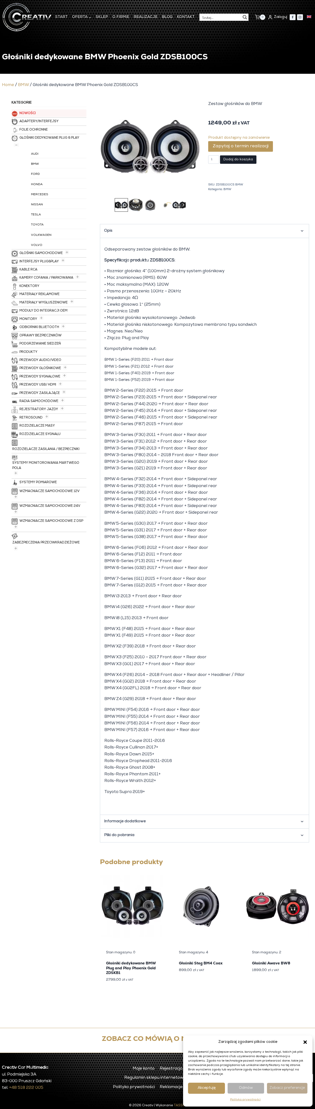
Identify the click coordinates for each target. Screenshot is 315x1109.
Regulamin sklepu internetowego (157, 1078)
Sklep (102, 17)
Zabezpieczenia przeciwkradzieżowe (46, 542)
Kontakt (186, 17)
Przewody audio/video (40, 360)
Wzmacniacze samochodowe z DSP (51, 521)
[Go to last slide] (117, 205)
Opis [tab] (108, 231)
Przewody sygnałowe (39, 376)
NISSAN (37, 204)
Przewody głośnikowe (40, 368)
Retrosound (31, 418)
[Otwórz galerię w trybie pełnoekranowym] (195, 192)
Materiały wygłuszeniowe (43, 302)
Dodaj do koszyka (238, 159)
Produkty (28, 352)
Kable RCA (28, 269)
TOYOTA (37, 225)
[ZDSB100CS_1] (150, 147)
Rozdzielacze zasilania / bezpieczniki (45, 449)
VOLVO (36, 245)
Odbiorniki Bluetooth (39, 327)
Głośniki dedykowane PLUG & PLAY (49, 138)
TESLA (36, 214)
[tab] (142, 191)
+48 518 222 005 (26, 1088)
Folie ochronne (33, 130)
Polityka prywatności (245, 1099)
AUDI (34, 154)
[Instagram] (300, 17)
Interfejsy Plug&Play (39, 261)
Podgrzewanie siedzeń (40, 343)
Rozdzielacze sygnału (40, 434)
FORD (35, 174)
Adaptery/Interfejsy (39, 121)
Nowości (27, 113)
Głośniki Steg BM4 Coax (200, 963)
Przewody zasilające (39, 393)
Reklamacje (171, 1087)
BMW (23, 85)
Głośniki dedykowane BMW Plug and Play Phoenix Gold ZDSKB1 (131, 968)
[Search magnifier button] (244, 17)
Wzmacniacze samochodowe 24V (49, 506)
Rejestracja (171, 1069)
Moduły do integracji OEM (43, 311)
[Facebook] (293, 17)
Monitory (28, 319)
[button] (305, 1042)
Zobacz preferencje (287, 1088)
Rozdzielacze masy (37, 426)
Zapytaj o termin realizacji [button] (240, 146)
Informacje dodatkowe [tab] (125, 821)
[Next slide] (183, 205)
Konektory (29, 286)
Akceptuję (207, 1088)
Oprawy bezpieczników (40, 335)
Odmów (246, 1088)
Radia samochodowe (38, 401)
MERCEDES (39, 194)
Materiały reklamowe (39, 294)
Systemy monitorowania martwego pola (45, 466)
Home (8, 85)
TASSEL (180, 1105)
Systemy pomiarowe (38, 482)
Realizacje (146, 17)
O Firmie (120, 17)
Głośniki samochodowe (41, 253)
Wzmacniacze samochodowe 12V (49, 491)
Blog (167, 17)
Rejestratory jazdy (38, 409)
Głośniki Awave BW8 (271, 963)
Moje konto (144, 1069)
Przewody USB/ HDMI (37, 385)
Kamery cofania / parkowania (46, 278)
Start (61, 17)
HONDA (37, 184)
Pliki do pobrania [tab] (119, 835)
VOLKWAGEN (41, 235)
